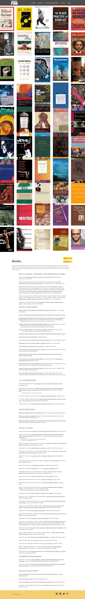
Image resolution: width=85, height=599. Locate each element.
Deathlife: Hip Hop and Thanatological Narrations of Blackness (34, 324)
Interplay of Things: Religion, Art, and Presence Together (33, 329)
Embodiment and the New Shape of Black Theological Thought (34, 343)
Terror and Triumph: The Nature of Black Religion (31, 359)
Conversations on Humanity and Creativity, (40, 431)
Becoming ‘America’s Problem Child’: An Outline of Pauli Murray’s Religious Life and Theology (42, 420)
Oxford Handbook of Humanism (38, 448)
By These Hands (35, 540)
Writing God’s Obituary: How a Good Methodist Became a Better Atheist (36, 582)
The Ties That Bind (47, 543)
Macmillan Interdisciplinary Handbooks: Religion (31, 283)
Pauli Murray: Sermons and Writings (40, 518)
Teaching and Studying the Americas (55, 496)
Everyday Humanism (47, 479)
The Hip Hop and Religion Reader (49, 482)
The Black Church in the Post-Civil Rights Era (30, 363)
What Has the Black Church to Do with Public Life (31, 413)
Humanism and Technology (37, 465)
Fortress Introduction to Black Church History (42, 403)
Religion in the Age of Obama (51, 460)
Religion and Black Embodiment (48, 396)
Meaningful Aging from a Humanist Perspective (46, 383)
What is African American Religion (27, 416)
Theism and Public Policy (37, 476)
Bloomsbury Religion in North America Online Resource (40, 277)
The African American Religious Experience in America (32, 349)
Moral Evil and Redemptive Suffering (40, 537)
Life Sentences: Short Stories (49, 585)
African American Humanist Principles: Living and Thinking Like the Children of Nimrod (40, 354)
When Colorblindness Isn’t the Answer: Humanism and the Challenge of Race (38, 574)
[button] (40, 3)
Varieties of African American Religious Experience (31, 368)
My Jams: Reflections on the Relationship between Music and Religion (36, 315)
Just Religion (34, 468)
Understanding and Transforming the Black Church (31, 346)
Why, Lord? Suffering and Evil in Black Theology (31, 373)
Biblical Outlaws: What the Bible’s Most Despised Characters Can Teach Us (37, 310)
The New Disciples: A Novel (25, 579)
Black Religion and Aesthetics (38, 510)
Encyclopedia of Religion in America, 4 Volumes (30, 299)
